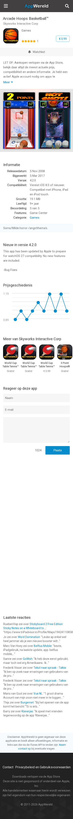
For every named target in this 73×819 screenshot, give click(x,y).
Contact (8, 767)
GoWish (27, 658)
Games (34, 217)
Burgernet (27, 702)
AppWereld (36, 6)
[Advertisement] (36, 495)
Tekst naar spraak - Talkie (49, 667)
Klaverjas (27, 711)
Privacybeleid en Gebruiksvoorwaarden (43, 767)
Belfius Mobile (43, 645)
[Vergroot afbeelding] (19, 120)
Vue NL (37, 693)
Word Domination (29, 637)
